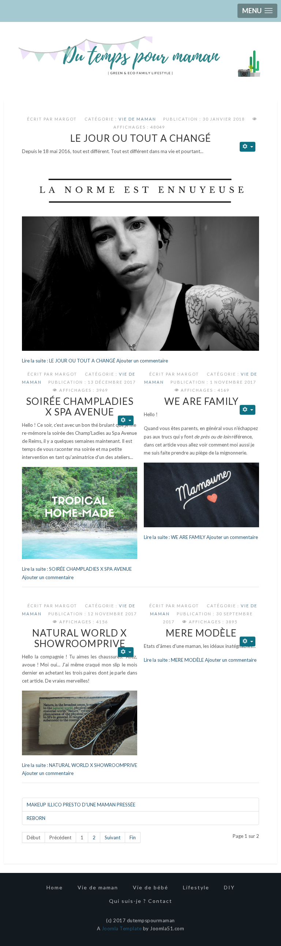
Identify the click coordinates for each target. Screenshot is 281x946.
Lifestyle (196, 887)
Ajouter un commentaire (142, 361)
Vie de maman (137, 119)
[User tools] (247, 147)
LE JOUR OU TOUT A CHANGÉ (140, 138)
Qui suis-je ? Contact (140, 901)
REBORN (36, 818)
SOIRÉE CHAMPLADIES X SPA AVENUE (80, 406)
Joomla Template (122, 928)
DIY (229, 887)
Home (54, 887)
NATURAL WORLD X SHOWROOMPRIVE (79, 638)
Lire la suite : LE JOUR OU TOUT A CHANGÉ (69, 361)
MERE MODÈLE (201, 633)
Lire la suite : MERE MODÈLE (174, 660)
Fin (133, 837)
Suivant (112, 837)
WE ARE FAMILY (201, 401)
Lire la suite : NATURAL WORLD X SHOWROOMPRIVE (79, 765)
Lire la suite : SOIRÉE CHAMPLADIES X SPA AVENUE (77, 569)
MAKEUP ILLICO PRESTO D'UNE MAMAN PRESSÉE (81, 805)
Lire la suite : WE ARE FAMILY (174, 537)
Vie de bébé (150, 887)
